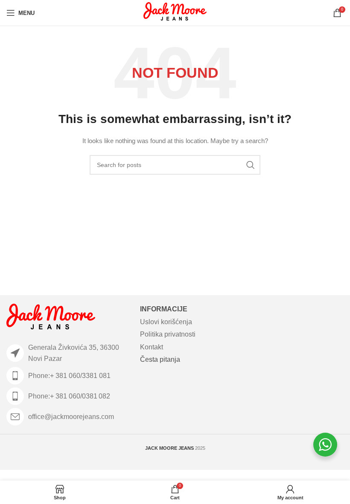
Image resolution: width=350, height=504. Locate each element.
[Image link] (50, 318)
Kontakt (151, 347)
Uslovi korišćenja (166, 321)
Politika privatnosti (167, 334)
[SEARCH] (250, 165)
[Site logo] (175, 12)
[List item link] (68, 375)
